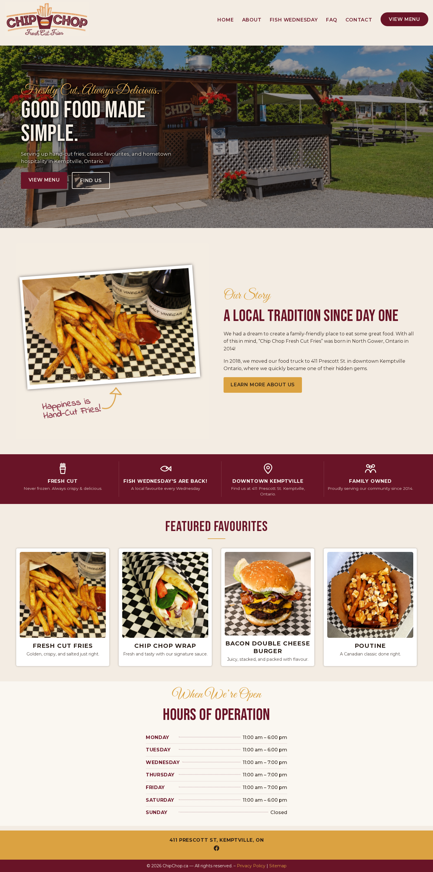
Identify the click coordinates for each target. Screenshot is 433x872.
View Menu (404, 19)
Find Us (91, 180)
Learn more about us (263, 384)
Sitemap (278, 865)
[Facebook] (216, 848)
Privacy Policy (251, 865)
